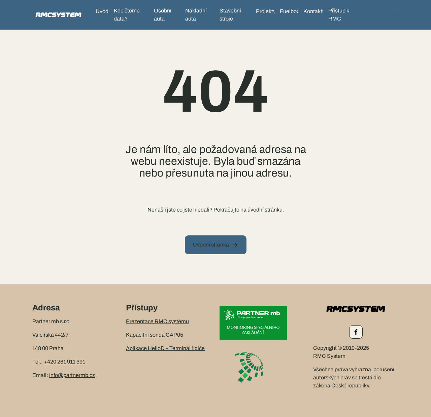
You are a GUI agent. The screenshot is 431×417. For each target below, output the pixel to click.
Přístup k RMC (338, 15)
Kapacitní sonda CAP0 (153, 335)
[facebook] (356, 332)
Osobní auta (162, 15)
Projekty (265, 11)
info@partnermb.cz (72, 375)
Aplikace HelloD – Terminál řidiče (165, 348)
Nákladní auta (196, 15)
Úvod (102, 11)
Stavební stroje (230, 15)
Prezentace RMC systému (157, 321)
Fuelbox (289, 11)
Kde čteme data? (127, 15)
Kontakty (313, 11)
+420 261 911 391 (64, 362)
